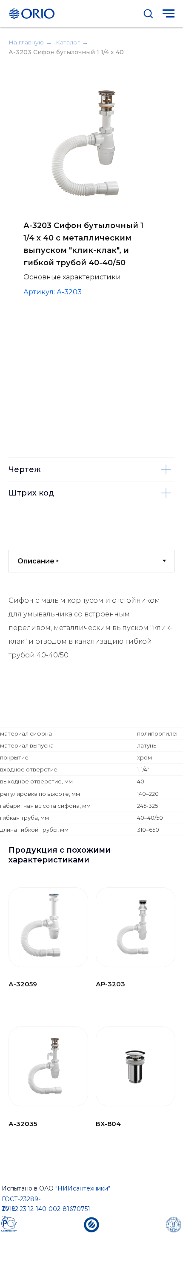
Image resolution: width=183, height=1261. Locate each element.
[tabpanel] (91, 656)
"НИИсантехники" (82, 1188)
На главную (26, 42)
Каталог (68, 42)
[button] (148, 13)
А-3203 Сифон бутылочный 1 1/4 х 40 (66, 52)
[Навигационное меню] (168, 13)
